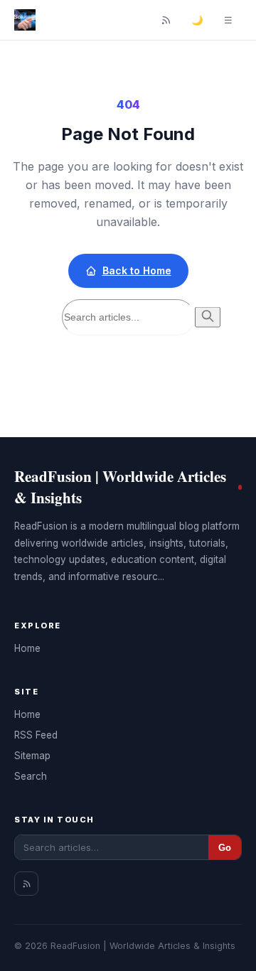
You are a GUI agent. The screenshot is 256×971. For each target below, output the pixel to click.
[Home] (25, 20)
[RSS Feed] (165, 19)
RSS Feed (36, 735)
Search (30, 776)
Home (27, 648)
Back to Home (136, 270)
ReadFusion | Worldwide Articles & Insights (120, 487)
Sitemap (32, 755)
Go (224, 847)
